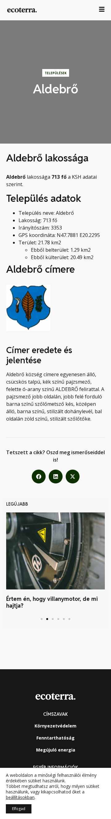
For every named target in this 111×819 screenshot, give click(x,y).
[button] (39, 476)
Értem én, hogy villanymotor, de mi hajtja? (52, 602)
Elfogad (18, 808)
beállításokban (20, 797)
